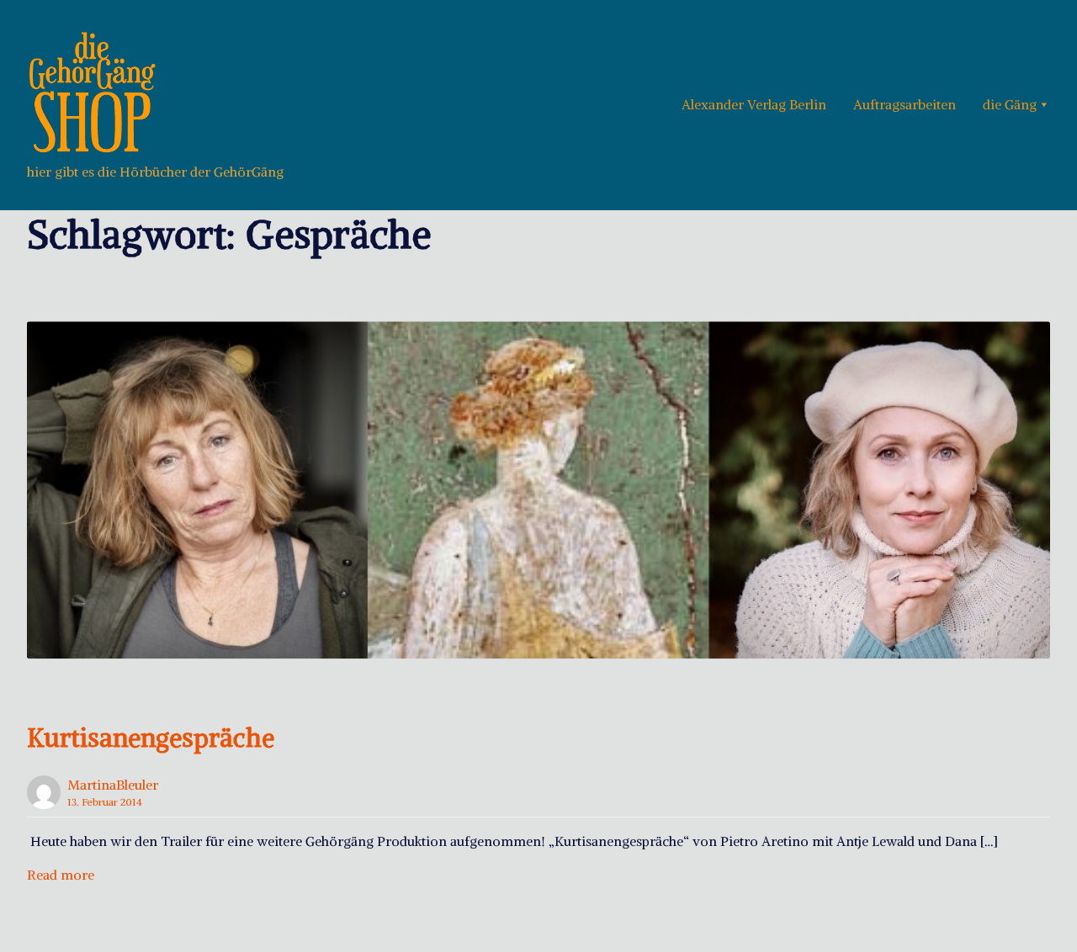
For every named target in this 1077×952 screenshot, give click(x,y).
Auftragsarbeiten (904, 104)
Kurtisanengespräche (150, 738)
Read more (60, 874)
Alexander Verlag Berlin (754, 104)
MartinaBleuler (112, 784)
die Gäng (1010, 104)
